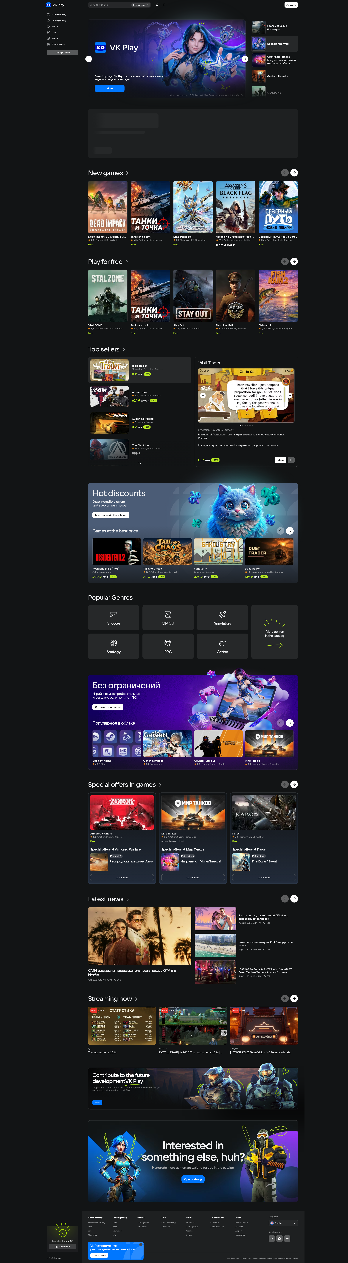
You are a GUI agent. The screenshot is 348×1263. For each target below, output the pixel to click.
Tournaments (217, 1217)
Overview (214, 1222)
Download (117, 1231)
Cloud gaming (120, 1217)
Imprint (295, 1258)
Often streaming (168, 1222)
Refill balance (142, 1227)
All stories (190, 1222)
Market (140, 1217)
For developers (241, 1222)
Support (238, 1231)
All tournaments (217, 1227)
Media (189, 1217)
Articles (189, 1231)
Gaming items (143, 1222)
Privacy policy (246, 1258)
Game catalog (95, 1217)
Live (163, 1217)
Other (238, 1217)
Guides (189, 1235)
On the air (165, 1227)
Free (90, 1227)
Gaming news (192, 1227)
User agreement (233, 1258)
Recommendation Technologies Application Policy (272, 1258)
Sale (90, 1231)
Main (115, 1222)
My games (92, 1235)
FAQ (114, 1235)
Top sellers (103, 349)
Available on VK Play (96, 1222)
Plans (115, 1227)
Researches (240, 1235)
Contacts (239, 1227)
